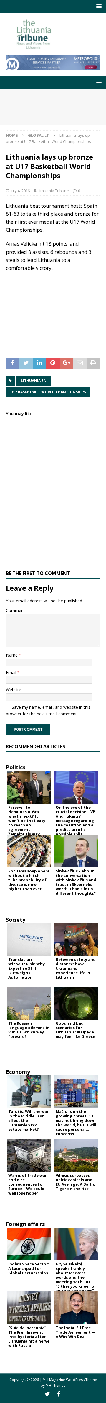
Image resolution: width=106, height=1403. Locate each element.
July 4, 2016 (20, 190)
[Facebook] (59, 1394)
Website (13, 689)
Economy (18, 1071)
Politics (15, 767)
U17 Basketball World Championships (48, 391)
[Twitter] (47, 1394)
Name (12, 655)
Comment (15, 610)
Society (15, 919)
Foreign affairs (25, 1223)
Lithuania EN (34, 380)
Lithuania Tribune (53, 190)
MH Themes (55, 1385)
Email (11, 672)
